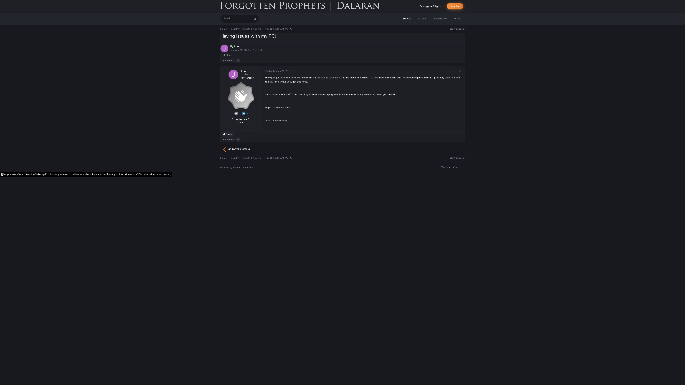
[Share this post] (460, 71)
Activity (422, 18)
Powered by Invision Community (236, 167)
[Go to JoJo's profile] (224, 48)
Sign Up (455, 6)
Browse (407, 18)
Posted (278, 71)
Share (228, 55)
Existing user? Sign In (431, 6)
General (257, 50)
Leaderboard (440, 18)
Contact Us (459, 167)
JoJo (236, 46)
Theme (445, 167)
